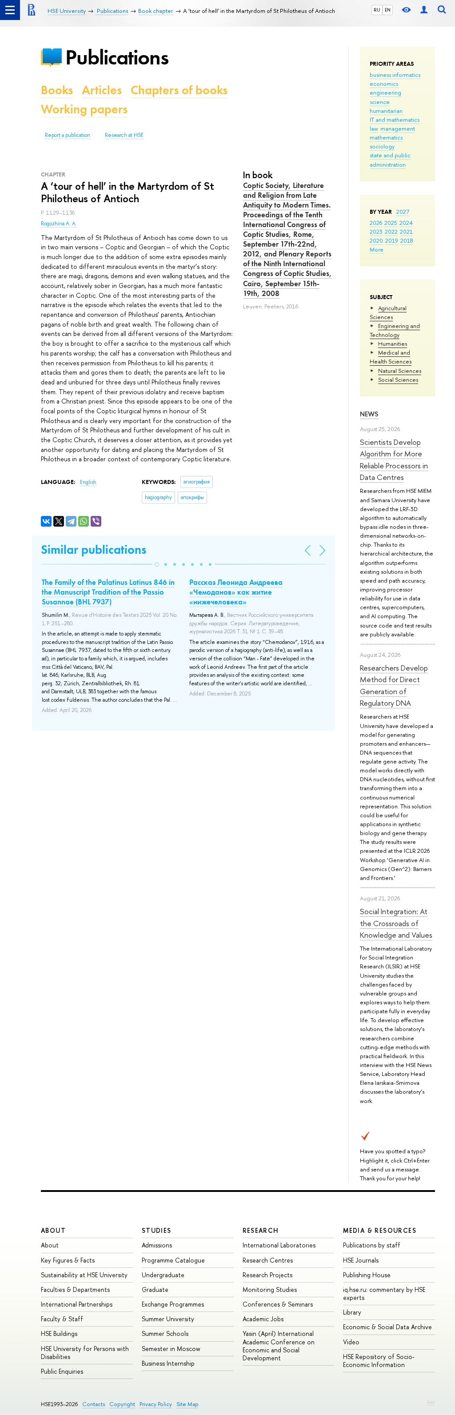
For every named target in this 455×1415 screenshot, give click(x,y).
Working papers (84, 109)
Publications (116, 57)
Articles (102, 90)
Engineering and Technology (395, 330)
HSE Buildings (59, 1333)
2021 (406, 232)
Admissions (157, 1245)
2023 (376, 232)
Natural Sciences (399, 371)
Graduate (155, 1289)
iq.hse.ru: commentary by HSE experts (384, 1293)
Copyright (122, 1404)
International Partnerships (76, 1304)
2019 (391, 240)
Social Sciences (398, 380)
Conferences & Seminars (278, 1304)
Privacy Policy (156, 1404)
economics (384, 84)
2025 (390, 223)
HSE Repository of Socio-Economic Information (379, 1360)
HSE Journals (361, 1260)
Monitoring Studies (270, 1289)
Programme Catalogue (173, 1260)
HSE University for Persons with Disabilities (85, 1352)
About (53, 1230)
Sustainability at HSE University (84, 1275)
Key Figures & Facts (68, 1260)
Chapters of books (179, 90)
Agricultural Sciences (388, 312)
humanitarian (386, 111)
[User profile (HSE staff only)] (424, 10)
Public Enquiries (62, 1371)
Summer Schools (165, 1333)
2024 (406, 223)
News (369, 414)
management (397, 128)
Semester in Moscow (171, 1348)
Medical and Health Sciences (390, 356)
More (376, 249)
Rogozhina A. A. (59, 223)
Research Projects (267, 1275)
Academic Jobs (263, 1319)
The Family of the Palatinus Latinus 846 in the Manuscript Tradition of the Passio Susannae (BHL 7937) (108, 592)
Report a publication (67, 135)
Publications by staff (371, 1245)
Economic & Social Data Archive (387, 1327)
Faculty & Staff (62, 1319)
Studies (157, 1230)
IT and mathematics (394, 120)
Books (57, 90)
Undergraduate (163, 1275)
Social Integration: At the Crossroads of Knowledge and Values (396, 923)
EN (388, 10)
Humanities (392, 344)
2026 (376, 223)
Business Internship (168, 1363)
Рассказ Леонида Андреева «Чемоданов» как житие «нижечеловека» (236, 592)
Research (261, 1230)
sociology (382, 146)
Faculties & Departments (75, 1289)
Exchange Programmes (173, 1304)
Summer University (168, 1319)
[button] (156, 564)
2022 (391, 232)
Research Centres (268, 1260)
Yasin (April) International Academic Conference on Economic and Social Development (279, 1345)
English (88, 482)
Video (351, 1342)
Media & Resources (379, 1230)
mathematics (386, 137)
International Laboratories (279, 1245)
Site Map (187, 1404)
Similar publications (93, 549)
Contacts (93, 1404)
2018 (406, 240)
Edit (431, 1402)
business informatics (395, 75)
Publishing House (367, 1275)
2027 (402, 212)
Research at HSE (124, 135)
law (374, 128)
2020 (376, 240)
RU (377, 10)
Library (352, 1312)
